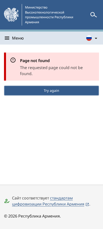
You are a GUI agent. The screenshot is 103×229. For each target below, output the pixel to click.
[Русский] (92, 38)
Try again (51, 90)
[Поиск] (93, 15)
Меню (18, 38)
